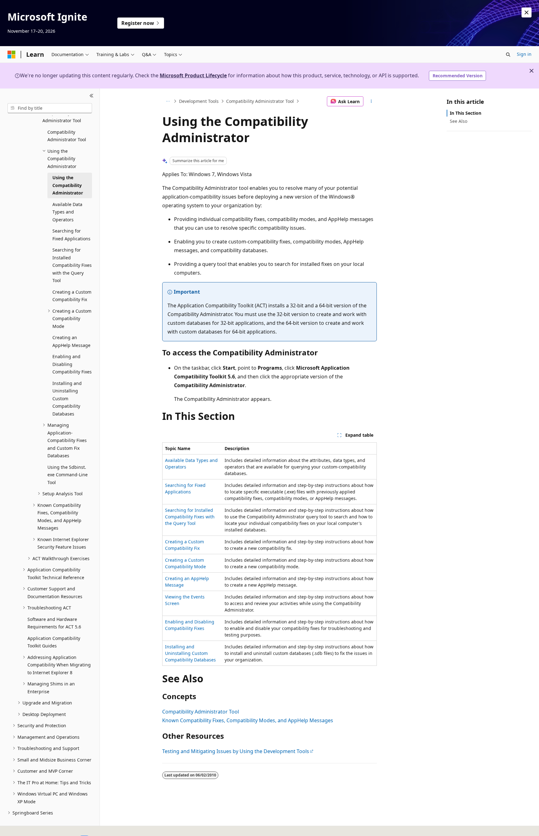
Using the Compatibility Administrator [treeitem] (67, 185)
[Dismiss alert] (527, 12)
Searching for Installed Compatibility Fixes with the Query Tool (190, 516)
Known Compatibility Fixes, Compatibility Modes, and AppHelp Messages (247, 720)
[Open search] (508, 54)
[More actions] (371, 101)
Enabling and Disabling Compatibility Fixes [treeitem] (72, 364)
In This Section (465, 113)
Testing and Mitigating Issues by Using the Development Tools (235, 751)
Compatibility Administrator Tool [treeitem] (66, 136)
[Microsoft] (11, 54)
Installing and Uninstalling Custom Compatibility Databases (190, 653)
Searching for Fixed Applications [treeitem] (71, 235)
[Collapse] (91, 96)
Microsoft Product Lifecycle (193, 75)
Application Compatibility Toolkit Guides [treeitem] (53, 642)
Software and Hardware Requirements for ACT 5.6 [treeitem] (54, 623)
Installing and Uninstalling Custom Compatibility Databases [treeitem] (67, 398)
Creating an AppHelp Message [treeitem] (71, 341)
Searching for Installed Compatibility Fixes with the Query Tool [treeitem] (72, 265)
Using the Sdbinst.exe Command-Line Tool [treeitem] (67, 474)
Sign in (524, 54)
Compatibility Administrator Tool (260, 101)
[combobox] (49, 108)
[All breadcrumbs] (167, 101)
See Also (458, 121)
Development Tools (199, 101)
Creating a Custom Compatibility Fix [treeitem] (71, 296)
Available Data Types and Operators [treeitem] (67, 212)
